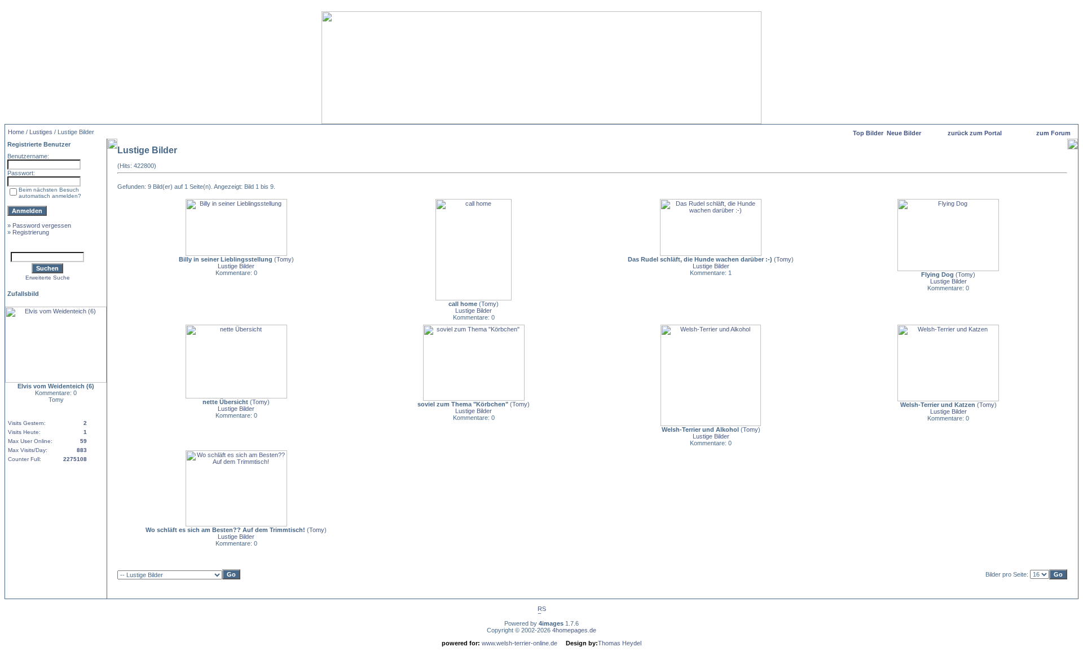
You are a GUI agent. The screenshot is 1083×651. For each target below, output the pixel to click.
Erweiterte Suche (47, 277)
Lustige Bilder (236, 266)
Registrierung (30, 232)
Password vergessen (41, 225)
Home (16, 132)
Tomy (284, 259)
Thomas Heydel (619, 643)
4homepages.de (574, 630)
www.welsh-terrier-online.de (518, 643)
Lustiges (40, 132)
